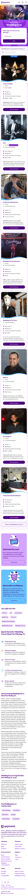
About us (4, 844)
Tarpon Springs (6, 810)
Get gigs (3, 871)
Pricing (3, 873)
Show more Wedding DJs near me (14, 524)
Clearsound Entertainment (12, 495)
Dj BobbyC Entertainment (11, 261)
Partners (3, 848)
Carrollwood (16, 818)
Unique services (19, 873)
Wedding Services (20, 625)
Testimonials (5, 875)
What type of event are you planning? (11, 31)
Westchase (5, 814)
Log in (16, 859)
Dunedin (13, 814)
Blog (2, 846)
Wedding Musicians (7, 625)
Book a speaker (5, 859)
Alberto (5, 377)
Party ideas (18, 846)
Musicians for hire (6, 861)
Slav (4, 143)
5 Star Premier (8, 84)
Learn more (14, 600)
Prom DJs (13, 617)
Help (16, 855)
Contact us (18, 857)
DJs (11, 613)
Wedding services (20, 875)
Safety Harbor (6, 818)
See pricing (14, 562)
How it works (19, 844)
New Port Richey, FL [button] (14, 22)
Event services (19, 871)
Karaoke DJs (18, 613)
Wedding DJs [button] (14, 25)
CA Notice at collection (7, 887)
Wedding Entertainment (8, 621)
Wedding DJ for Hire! (10, 320)
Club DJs (4, 613)
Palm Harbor (16, 810)
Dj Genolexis (7, 436)
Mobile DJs (5, 617)
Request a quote (20, 848)
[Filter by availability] (16, 52)
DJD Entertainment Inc (10, 202)
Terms (2, 885)
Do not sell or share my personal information (13, 888)
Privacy (8, 885)
